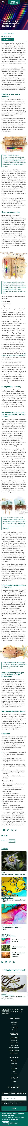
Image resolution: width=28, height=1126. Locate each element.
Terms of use (14, 1119)
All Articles (14, 1061)
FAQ (14, 1071)
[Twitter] (8, 830)
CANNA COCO (14, 1037)
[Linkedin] (12, 830)
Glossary (14, 1073)
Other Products (14, 1053)
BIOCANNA (14, 1040)
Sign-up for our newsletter (14, 1093)
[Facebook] (4, 830)
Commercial (14, 1027)
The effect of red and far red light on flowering (18, 954)
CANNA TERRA (14, 1043)
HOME (5, 1010)
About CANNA (14, 1018)
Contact (14, 1030)
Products (14, 1034)
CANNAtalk (14, 1022)
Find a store (15, 1087)
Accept (5, 1123)
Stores (14, 1024)
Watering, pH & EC (7, 897)
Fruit (3, 872)
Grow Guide (14, 1066)
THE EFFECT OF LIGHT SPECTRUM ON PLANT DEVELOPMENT (12, 1011)
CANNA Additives (14, 1050)
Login (14, 1081)
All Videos (14, 1063)
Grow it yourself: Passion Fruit (13, 874)
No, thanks (13, 1123)
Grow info (14, 1057)
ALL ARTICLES (15, 1009)
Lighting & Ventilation (9, 925)
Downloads (14, 1068)
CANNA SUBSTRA (14, 1048)
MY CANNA (14, 1078)
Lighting (12, 841)
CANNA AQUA (14, 1045)
